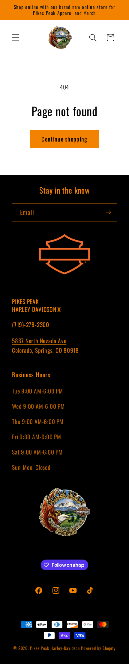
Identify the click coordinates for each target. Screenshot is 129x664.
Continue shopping (64, 139)
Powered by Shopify (98, 648)
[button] (15, 37)
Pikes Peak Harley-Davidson (55, 648)
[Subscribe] (108, 212)
